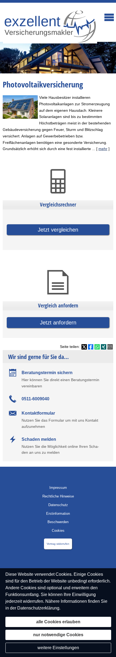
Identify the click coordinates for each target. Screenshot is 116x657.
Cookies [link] (58, 531)
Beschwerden (58, 522)
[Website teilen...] (110, 347)
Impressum (58, 488)
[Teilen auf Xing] (103, 347)
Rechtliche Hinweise (58, 496)
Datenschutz (58, 505)
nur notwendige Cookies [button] (58, 634)
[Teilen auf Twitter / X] (84, 347)
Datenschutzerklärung (38, 608)
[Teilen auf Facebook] (90, 347)
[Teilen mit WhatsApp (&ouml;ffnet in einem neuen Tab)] (97, 347)
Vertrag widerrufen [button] (58, 543)
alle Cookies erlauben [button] (58, 621)
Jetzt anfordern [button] (58, 323)
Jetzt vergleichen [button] (58, 230)
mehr (102, 149)
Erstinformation (58, 514)
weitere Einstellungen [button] (58, 647)
